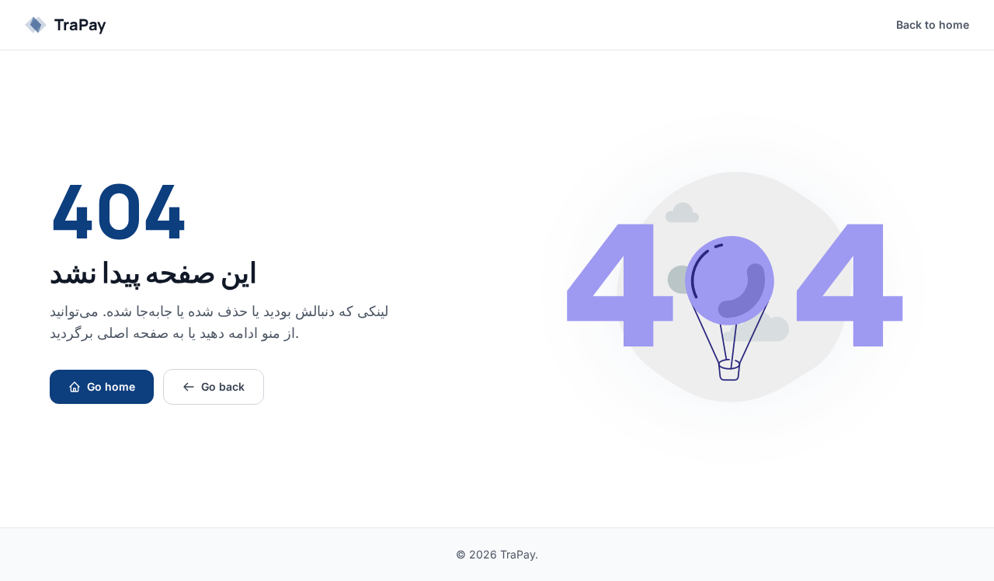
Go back (223, 386)
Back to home (932, 24)
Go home (111, 386)
